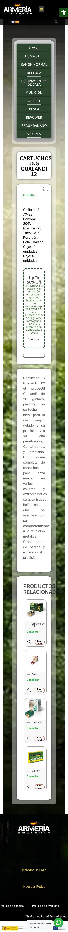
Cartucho (36, 674)
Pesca (34, 109)
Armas (34, 48)
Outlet (34, 100)
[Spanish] (17, 22)
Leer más (39, 642)
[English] (13, 22)
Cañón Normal (34, 64)
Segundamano (34, 125)
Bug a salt (34, 56)
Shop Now (34, 339)
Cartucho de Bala (38, 625)
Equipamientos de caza (34, 82)
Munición (34, 92)
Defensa (34, 72)
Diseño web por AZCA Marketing (45, 916)
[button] (41, 9)
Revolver (34, 117)
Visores (34, 133)
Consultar (29, 195)
